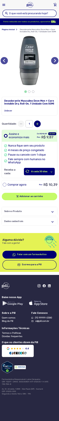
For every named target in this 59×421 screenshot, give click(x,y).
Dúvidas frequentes (12, 336)
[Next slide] (54, 60)
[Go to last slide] (4, 60)
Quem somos (8, 317)
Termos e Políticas (11, 333)
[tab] (25, 91)
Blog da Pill (7, 321)
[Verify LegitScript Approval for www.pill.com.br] (7, 367)
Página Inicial (8, 29)
